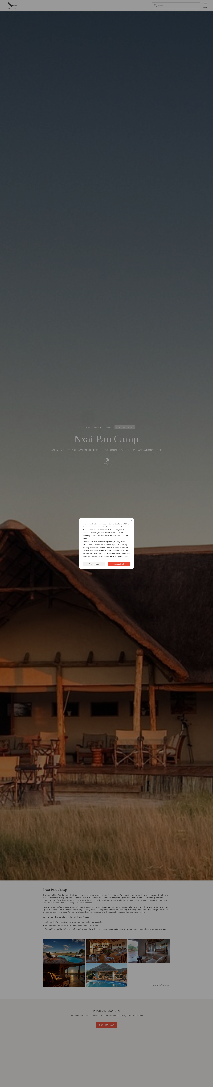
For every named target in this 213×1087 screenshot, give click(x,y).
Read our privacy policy (119, 556)
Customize (94, 564)
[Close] (131, 520)
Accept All (119, 564)
